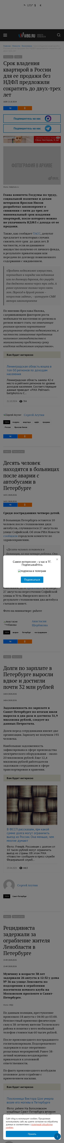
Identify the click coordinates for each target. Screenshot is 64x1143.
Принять (32, 1134)
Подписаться (32, 579)
